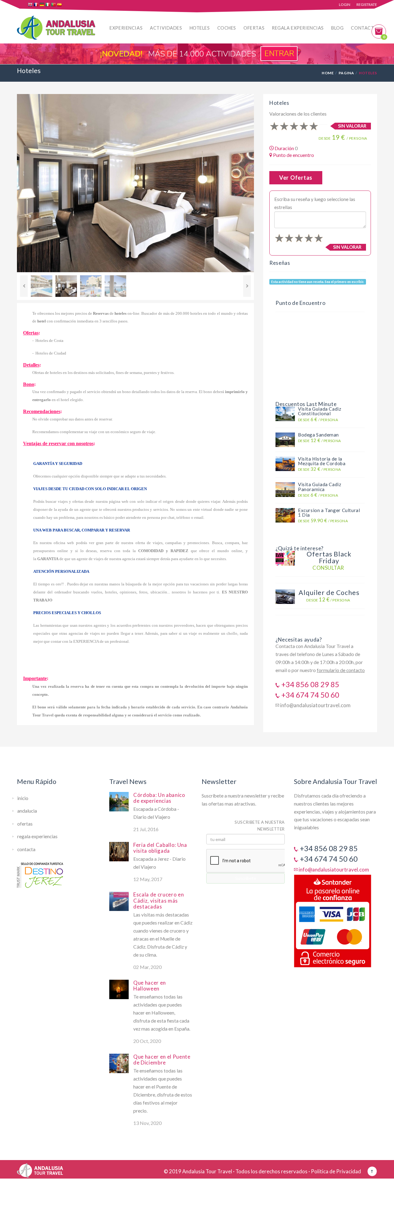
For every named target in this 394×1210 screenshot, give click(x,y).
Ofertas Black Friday (329, 557)
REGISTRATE (366, 4)
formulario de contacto (341, 670)
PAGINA (346, 73)
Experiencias (126, 28)
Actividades (166, 28)
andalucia (27, 811)
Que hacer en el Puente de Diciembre (162, 1059)
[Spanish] (60, 5)
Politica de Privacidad (336, 1171)
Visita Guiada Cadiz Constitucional (319, 411)
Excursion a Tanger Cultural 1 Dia (329, 512)
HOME (328, 73)
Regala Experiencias (298, 28)
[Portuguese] (54, 5)
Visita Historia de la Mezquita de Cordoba (322, 461)
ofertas (25, 823)
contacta (26, 849)
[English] (31, 5)
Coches (226, 28)
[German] (42, 5)
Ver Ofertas (295, 177)
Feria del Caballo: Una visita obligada (160, 848)
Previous (24, 286)
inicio (22, 798)
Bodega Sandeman (318, 434)
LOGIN (344, 4)
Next (247, 286)
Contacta (364, 28)
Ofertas (253, 28)
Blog (337, 28)
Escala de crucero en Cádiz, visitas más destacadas (158, 900)
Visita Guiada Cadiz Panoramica (319, 487)
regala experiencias (37, 836)
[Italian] (48, 5)
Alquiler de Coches (329, 593)
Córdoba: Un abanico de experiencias (159, 798)
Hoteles (200, 28)
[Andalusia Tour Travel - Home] (40, 1168)
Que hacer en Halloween (149, 985)
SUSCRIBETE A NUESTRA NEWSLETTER (260, 825)
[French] (36, 5)
